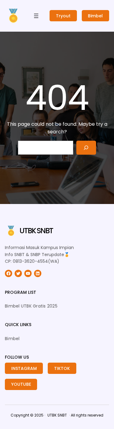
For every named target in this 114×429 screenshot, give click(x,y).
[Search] (86, 148)
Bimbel (95, 16)
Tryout (63, 16)
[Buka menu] (36, 15)
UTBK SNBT (36, 231)
